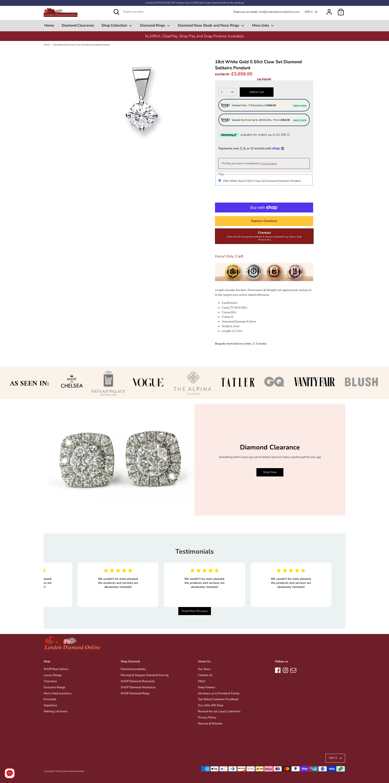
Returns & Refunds (210, 724)
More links (261, 25)
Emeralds (50, 699)
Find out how (269, 163)
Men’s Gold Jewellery (58, 693)
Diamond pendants (133, 669)
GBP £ (309, 12)
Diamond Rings (153, 25)
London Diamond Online (73, 771)
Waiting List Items (55, 711)
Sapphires (50, 705)
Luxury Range (53, 675)
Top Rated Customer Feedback (218, 699)
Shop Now (270, 472)
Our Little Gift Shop (210, 705)
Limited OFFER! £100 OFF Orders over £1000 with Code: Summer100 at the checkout (194, 3)
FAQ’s (202, 681)
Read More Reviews (195, 611)
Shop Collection (115, 25)
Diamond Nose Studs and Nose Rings (209, 25)
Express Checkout (264, 221)
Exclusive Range (54, 687)
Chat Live (239, 12)
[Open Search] (116, 11)
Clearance (50, 681)
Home (49, 25)
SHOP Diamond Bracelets (138, 681)
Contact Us (205, 675)
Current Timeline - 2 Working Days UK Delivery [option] (194, 36)
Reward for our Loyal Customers (219, 711)
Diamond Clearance (78, 25)
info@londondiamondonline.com (279, 12)
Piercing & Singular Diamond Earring (145, 675)
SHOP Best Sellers (56, 669)
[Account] (329, 10)
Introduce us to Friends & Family (219, 693)
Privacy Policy (207, 717)
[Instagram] (285, 670)
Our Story (204, 669)
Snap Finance (206, 687)
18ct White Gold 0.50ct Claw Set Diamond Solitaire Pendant (81, 44)
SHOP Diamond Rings (135, 693)
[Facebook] (277, 670)
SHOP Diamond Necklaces (138, 687)
